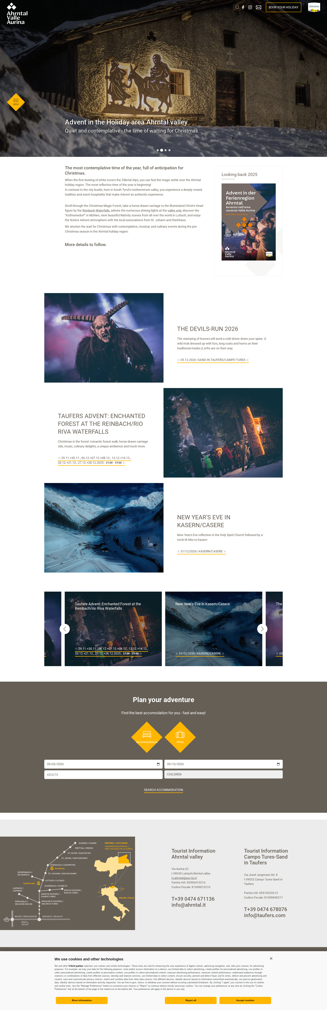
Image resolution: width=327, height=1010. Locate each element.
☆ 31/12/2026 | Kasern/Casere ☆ (201, 551)
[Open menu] (16, 100)
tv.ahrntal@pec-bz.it (184, 878)
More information (82, 1000)
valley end (174, 210)
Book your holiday (283, 7)
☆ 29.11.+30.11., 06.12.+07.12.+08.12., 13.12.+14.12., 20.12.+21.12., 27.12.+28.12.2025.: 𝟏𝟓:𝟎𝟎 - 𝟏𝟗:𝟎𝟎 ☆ (94, 460)
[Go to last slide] (65, 629)
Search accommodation (163, 790)
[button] (271, 958)
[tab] (158, 150)
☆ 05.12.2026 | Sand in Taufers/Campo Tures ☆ (213, 360)
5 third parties (75, 966)
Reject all (190, 1000)
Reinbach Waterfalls (96, 210)
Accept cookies (245, 1000)
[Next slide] (262, 629)
